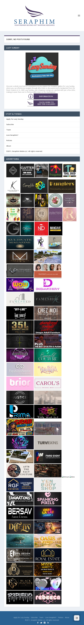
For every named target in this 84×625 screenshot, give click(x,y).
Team (8, 130)
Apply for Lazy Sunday (15, 119)
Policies (9, 140)
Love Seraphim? (12, 135)
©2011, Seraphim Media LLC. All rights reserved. (24, 151)
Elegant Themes (38, 614)
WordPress (56, 614)
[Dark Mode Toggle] (77, 618)
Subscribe (10, 124)
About (8, 146)
